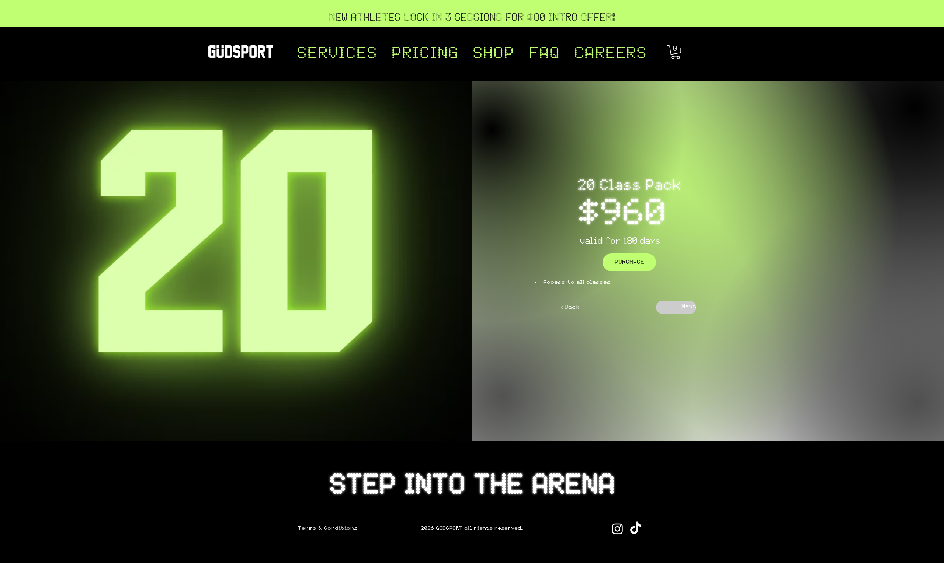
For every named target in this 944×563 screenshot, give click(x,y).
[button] (337, 54)
